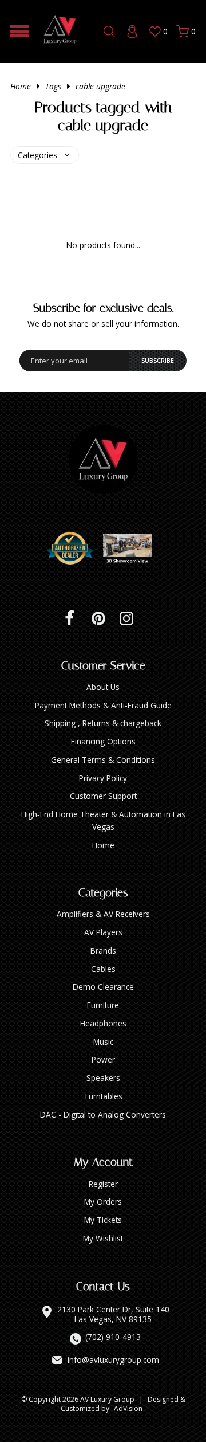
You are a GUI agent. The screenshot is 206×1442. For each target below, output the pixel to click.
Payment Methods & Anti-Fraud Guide (103, 705)
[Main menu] (19, 31)
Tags (53, 86)
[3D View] (131, 548)
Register (103, 1183)
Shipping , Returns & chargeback (103, 723)
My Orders (103, 1201)
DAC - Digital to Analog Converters (103, 1114)
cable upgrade (100, 86)
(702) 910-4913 (113, 1337)
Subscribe (157, 360)
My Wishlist (103, 1238)
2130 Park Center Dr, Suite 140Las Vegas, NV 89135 (113, 1314)
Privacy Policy (103, 778)
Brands (103, 950)
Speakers (103, 1077)
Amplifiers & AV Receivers (103, 913)
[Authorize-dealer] (74, 548)
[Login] (132, 31)
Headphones (103, 1023)
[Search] (109, 31)
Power (103, 1059)
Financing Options (103, 741)
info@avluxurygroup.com (113, 1360)
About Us (103, 686)
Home (20, 86)
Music (103, 1041)
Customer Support (103, 795)
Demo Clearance (103, 986)
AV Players (103, 932)
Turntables (103, 1096)
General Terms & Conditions (103, 759)
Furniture (103, 1005)
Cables (103, 968)
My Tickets (103, 1219)
